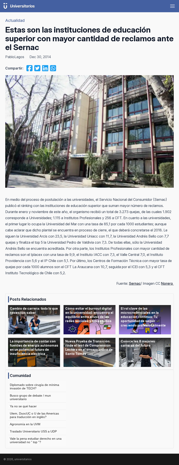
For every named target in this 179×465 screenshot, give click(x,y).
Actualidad (15, 20)
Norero (167, 283)
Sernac (135, 283)
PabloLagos (14, 57)
